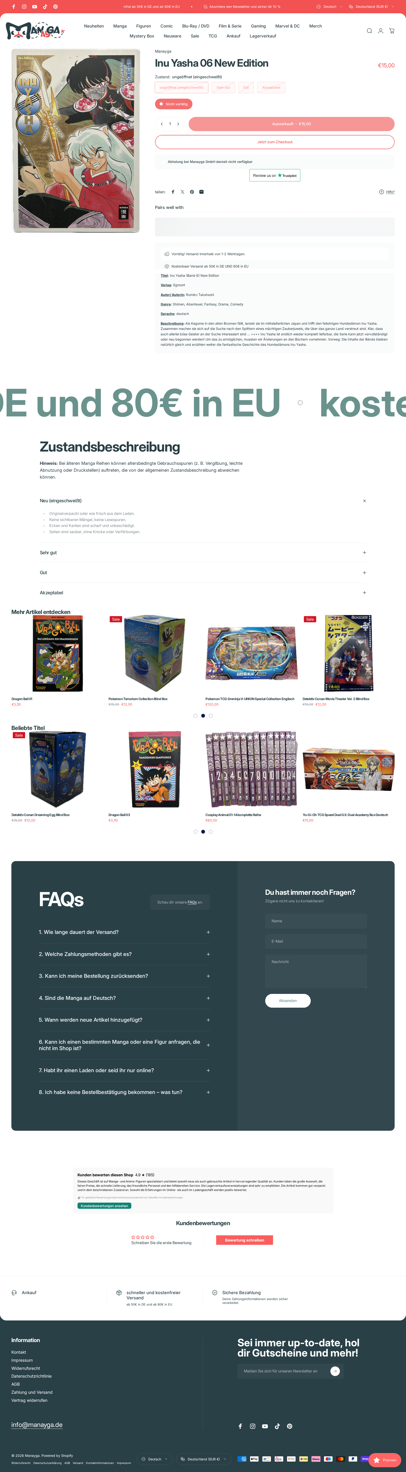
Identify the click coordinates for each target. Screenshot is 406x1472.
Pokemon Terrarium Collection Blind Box (138, 699)
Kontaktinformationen (100, 1463)
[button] (195, 716)
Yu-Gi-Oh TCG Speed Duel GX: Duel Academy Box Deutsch (345, 815)
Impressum (22, 1360)
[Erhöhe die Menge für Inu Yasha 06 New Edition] (179, 124)
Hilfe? (390, 192)
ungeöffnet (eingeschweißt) (181, 87)
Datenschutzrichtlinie (31, 1376)
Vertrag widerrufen (29, 1400)
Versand (78, 1463)
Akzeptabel (271, 87)
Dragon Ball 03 (119, 815)
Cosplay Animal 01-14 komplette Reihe (233, 815)
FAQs (192, 902)
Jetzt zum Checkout (274, 142)
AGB (15, 1384)
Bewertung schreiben (244, 1240)
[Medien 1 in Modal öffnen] (75, 140)
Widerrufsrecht (25, 1368)
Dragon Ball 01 (22, 699)
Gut (246, 87)
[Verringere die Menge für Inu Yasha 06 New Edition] (160, 124)
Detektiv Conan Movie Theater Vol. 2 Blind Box (336, 699)
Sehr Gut (223, 87)
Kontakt (18, 1352)
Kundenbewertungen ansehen (104, 1206)
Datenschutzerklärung (47, 1463)
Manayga (163, 51)
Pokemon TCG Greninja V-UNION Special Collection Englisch (249, 699)
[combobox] (329, 6)
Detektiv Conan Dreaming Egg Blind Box (40, 815)
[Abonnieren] (335, 1371)
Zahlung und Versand (32, 1392)
